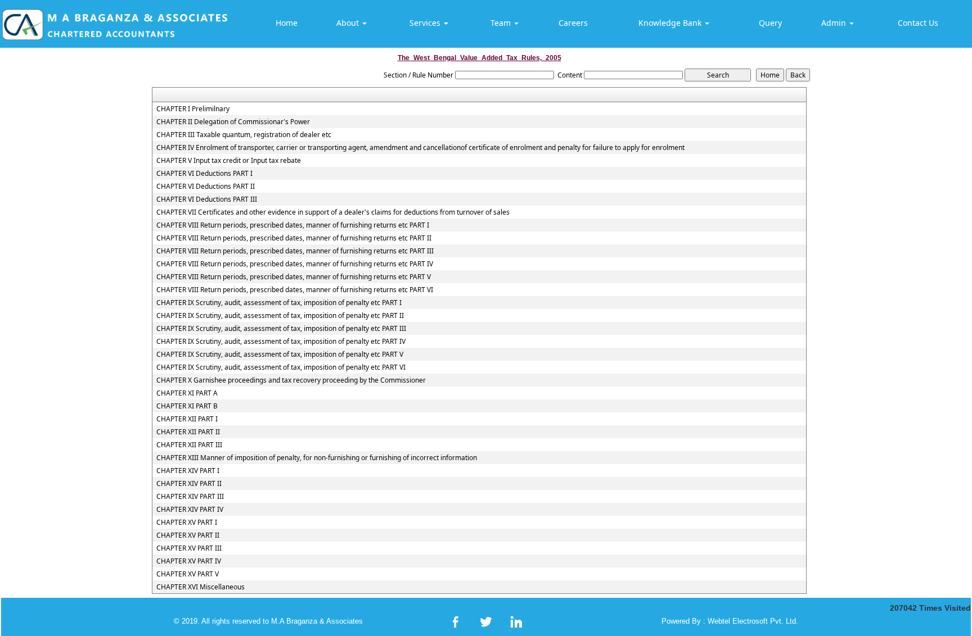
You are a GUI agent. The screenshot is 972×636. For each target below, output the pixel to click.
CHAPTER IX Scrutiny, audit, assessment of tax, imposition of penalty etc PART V (279, 354)
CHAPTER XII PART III (189, 444)
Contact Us (918, 22)
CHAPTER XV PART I (186, 522)
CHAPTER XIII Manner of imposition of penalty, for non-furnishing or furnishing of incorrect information (316, 457)
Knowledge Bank (671, 22)
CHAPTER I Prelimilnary (193, 109)
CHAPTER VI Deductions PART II (205, 186)
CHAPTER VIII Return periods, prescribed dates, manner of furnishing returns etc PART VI (294, 289)
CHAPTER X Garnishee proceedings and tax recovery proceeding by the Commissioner (291, 380)
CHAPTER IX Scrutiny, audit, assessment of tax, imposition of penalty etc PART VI (281, 367)
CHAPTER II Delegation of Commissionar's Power (233, 121)
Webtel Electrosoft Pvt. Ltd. (753, 621)
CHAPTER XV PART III (189, 548)
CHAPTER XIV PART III (190, 496)
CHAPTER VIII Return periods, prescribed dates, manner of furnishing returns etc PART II (293, 238)
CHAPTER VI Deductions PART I (204, 173)
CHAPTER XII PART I (187, 419)
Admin (834, 22)
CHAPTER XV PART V (187, 574)
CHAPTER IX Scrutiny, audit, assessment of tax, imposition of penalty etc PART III (281, 328)
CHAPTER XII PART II (188, 432)
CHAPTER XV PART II (187, 535)
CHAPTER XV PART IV (188, 561)
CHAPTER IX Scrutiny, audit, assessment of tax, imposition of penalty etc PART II (280, 315)
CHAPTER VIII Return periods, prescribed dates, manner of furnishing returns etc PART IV (294, 264)
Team (501, 22)
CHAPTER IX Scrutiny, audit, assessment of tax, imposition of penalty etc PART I (279, 302)
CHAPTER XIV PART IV (189, 509)
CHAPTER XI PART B (187, 406)
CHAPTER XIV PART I (187, 470)
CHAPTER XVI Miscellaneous (200, 587)
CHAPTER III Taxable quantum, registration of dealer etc (243, 134)
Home (287, 22)
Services (426, 22)
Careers (573, 22)
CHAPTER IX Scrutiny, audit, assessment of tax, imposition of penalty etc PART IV (281, 341)
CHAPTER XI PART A (187, 393)
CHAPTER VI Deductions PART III (206, 199)
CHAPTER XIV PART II (189, 483)
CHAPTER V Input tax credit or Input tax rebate (228, 160)
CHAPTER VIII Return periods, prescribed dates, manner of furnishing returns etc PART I (292, 225)
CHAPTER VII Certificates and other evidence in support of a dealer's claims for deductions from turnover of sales (333, 212)
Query (770, 22)
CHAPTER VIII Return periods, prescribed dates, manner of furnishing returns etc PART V (293, 276)
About (348, 22)
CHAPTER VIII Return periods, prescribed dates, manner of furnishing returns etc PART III (295, 251)
